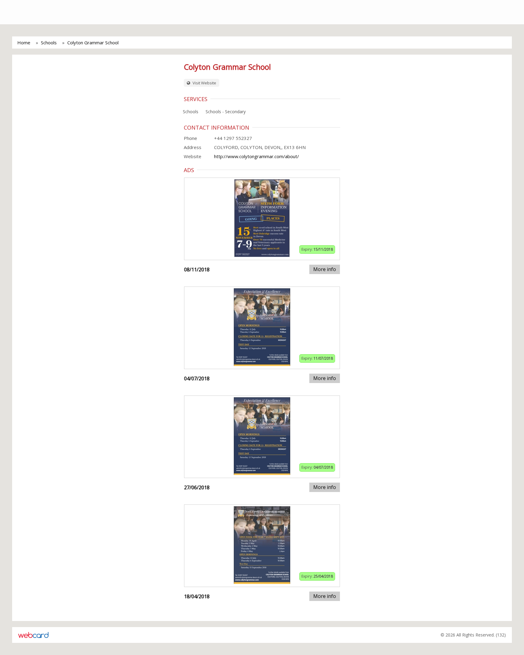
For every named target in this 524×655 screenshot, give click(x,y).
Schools (49, 42)
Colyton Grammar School (93, 42)
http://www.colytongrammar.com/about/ (256, 156)
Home (23, 42)
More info (324, 269)
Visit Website (204, 83)
